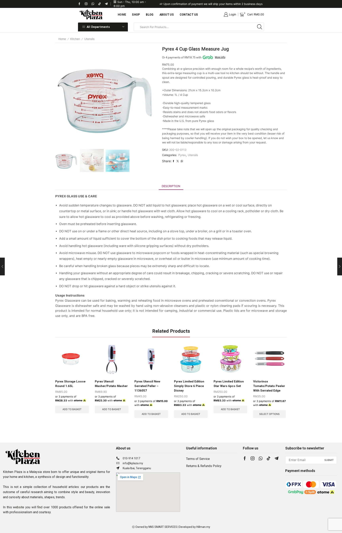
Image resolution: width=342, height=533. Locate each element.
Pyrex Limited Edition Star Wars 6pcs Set (229, 384)
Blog (149, 14)
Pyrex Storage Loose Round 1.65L (70, 384)
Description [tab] (171, 186)
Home (122, 14)
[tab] (171, 186)
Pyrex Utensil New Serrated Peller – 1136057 (147, 386)
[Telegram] (106, 4)
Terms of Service (198, 459)
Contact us (189, 14)
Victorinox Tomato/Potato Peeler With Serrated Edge (269, 386)
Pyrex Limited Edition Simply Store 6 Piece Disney (189, 386)
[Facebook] (79, 4)
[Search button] (260, 27)
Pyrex (182, 155)
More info (220, 57)
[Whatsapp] (92, 4)
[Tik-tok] (86, 4)
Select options (269, 413)
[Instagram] (253, 458)
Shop (136, 14)
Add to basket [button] (72, 409)
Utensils (89, 38)
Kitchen (75, 38)
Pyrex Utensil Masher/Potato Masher (111, 384)
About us (167, 14)
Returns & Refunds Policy (203, 466)
